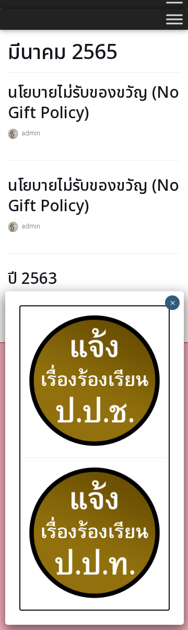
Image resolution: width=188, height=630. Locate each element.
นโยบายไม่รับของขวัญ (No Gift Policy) (93, 103)
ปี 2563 (32, 279)
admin (30, 133)
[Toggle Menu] (174, 19)
